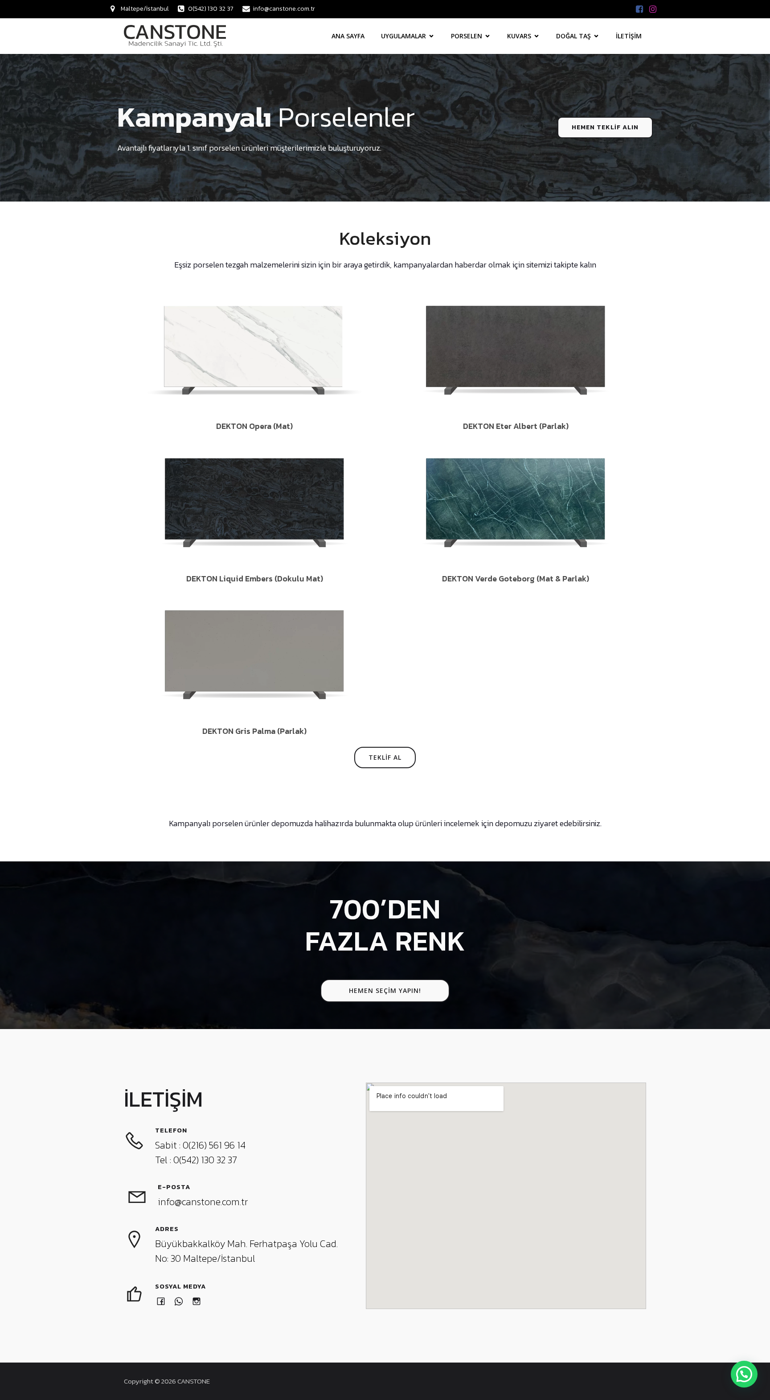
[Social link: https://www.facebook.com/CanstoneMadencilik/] (639, 9)
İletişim (629, 36)
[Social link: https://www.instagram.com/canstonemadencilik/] (652, 9)
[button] (744, 1374)
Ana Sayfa (348, 36)
